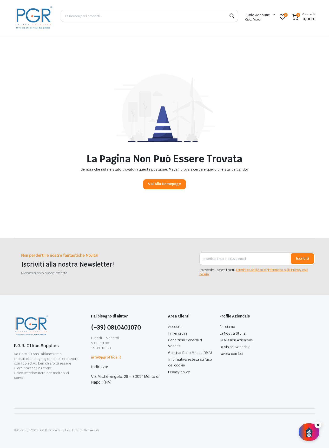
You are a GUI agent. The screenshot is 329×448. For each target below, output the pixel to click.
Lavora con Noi (231, 354)
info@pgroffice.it (106, 357)
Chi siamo (227, 326)
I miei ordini (177, 333)
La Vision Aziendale (234, 347)
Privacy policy (179, 372)
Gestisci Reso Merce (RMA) (190, 353)
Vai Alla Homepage (164, 184)
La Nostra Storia (232, 333)
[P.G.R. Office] (33, 17)
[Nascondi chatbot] (318, 424)
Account (175, 326)
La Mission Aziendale (236, 340)
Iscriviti (302, 258)
